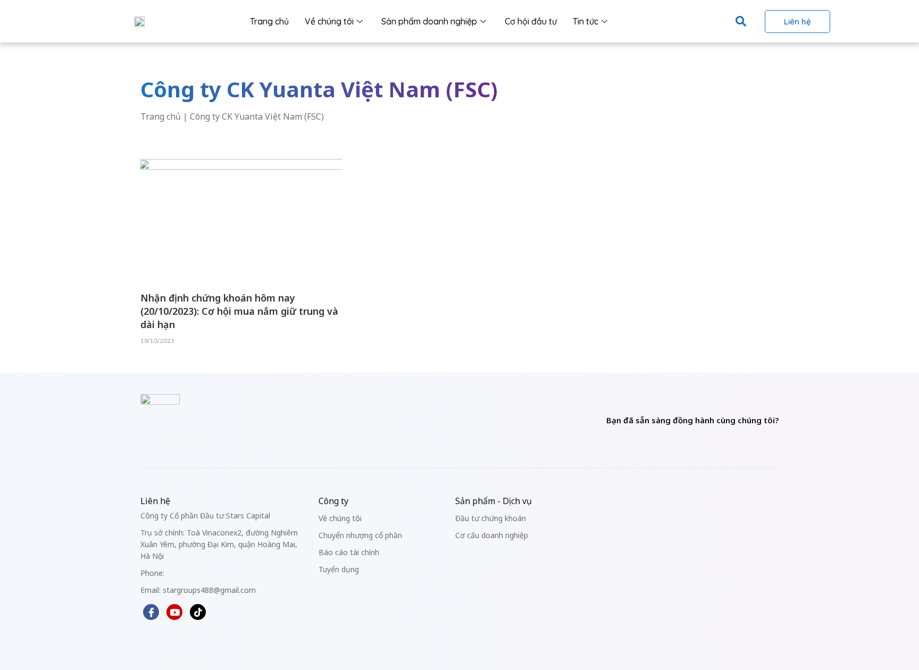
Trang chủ (269, 21)
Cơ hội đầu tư (531, 21)
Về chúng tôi (329, 21)
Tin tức (585, 21)
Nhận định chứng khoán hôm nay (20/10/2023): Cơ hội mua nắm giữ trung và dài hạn (239, 311)
